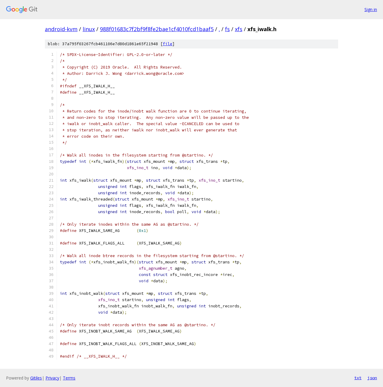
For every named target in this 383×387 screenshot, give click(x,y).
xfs (238, 29)
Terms (69, 378)
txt (357, 377)
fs (227, 29)
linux (89, 29)
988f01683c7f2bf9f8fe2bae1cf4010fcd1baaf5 (157, 29)
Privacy (52, 378)
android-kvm (61, 29)
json (372, 377)
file (167, 43)
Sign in (370, 9)
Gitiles (36, 378)
